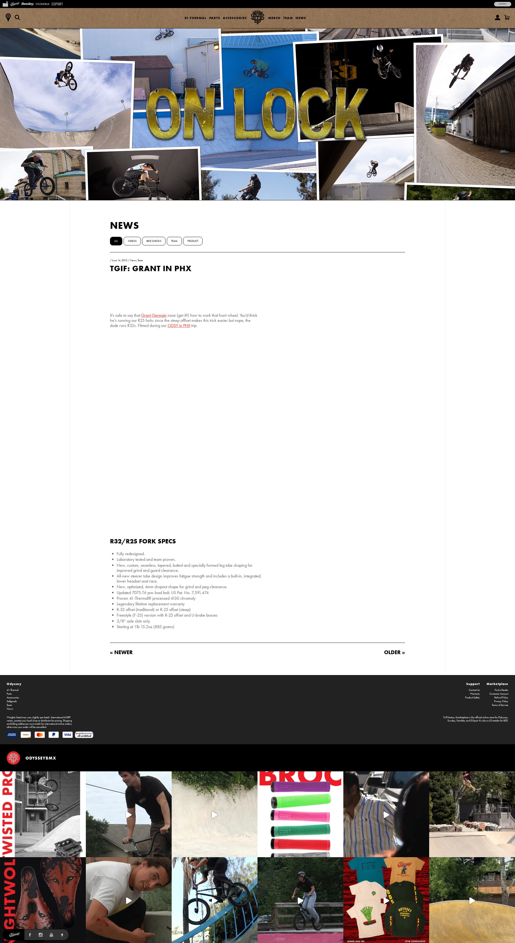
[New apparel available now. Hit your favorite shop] (386, 900)
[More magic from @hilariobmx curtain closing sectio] (129, 900)
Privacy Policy (501, 701)
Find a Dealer (501, 690)
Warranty (475, 693)
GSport (474, 720)
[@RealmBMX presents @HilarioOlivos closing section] (215, 900)
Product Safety (472, 697)
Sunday (451, 720)
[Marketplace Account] (497, 17)
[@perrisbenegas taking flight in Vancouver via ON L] (300, 900)
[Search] (17, 17)
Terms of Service (500, 705)
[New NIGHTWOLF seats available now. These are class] (43, 900)
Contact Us (474, 690)
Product (192, 241)
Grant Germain (154, 315)
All (116, 241)
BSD (505, 720)
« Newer (121, 652)
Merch (274, 18)
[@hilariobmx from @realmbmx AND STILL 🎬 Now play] (386, 814)
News (301, 18)
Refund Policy (501, 697)
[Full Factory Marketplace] (5, 3)
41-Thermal (196, 18)
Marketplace (497, 684)
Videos (132, 241)
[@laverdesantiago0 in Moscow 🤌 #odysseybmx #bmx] (472, 900)
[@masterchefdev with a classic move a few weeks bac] (472, 814)
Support (502, 4)
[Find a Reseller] (8, 17)
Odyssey (14, 684)
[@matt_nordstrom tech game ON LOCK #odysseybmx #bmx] (129, 814)
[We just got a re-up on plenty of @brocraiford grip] (300, 814)
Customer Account (499, 693)
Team (288, 18)
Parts (214, 18)
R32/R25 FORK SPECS (143, 541)
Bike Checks (153, 241)
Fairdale (461, 720)
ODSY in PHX (179, 325)
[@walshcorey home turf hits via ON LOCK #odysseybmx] (215, 814)
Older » (394, 652)
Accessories (235, 18)
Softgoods (12, 701)
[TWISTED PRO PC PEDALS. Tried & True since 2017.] (43, 814)
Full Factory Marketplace (456, 717)
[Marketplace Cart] (507, 17)
